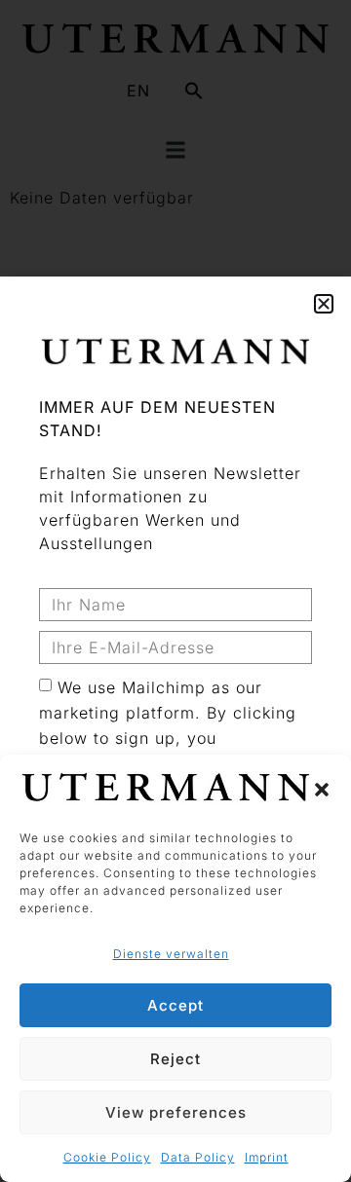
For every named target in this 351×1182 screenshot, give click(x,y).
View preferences (176, 1112)
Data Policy (198, 1157)
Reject (175, 1059)
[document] (175, 591)
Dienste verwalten (171, 953)
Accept (175, 1005)
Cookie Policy (107, 1157)
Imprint (267, 1157)
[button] (322, 789)
